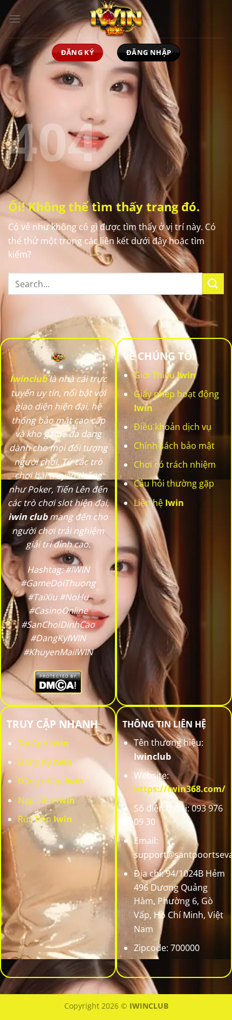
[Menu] (14, 18)
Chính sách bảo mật (174, 446)
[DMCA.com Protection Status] (58, 682)
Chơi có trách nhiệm (175, 464)
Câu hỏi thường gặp (174, 483)
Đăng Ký (45, 762)
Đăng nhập (51, 781)
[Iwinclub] (116, 19)
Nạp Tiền (46, 800)
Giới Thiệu (165, 375)
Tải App (43, 743)
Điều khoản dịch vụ (172, 427)
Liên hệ (159, 503)
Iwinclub (28, 379)
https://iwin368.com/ (180, 789)
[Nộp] (213, 283)
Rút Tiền (45, 819)
